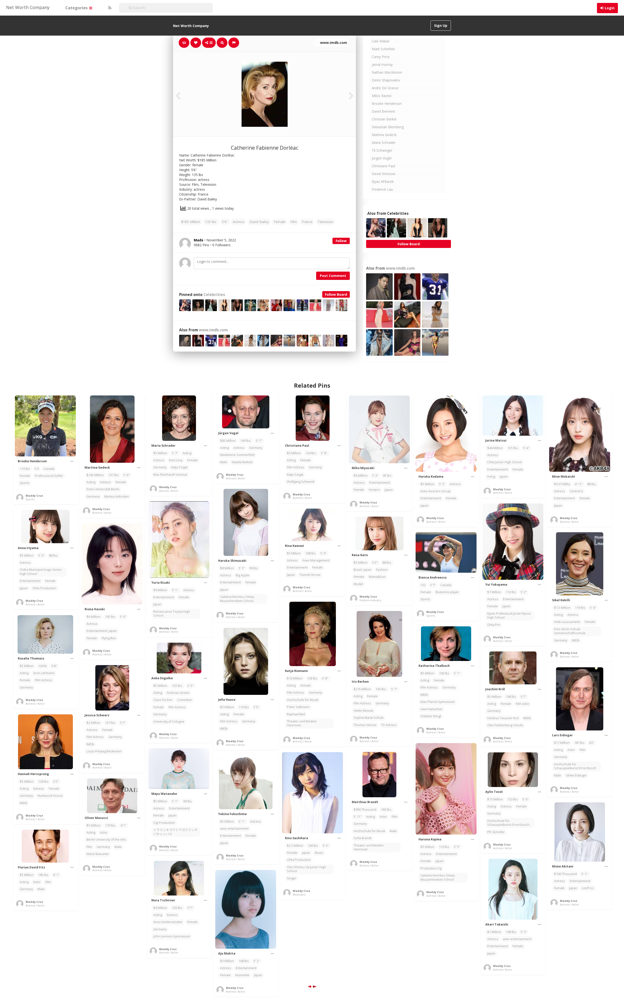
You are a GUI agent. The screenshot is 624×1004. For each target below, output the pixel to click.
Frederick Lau (382, 189)
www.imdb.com (333, 42)
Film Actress (295, 467)
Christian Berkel (384, 119)
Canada (48, 469)
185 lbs (43, 875)
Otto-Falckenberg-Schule (505, 725)
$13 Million (495, 799)
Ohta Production (44, 588)
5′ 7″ (175, 453)
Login (609, 8)
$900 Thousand (365, 809)
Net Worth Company (27, 7)
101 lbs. (512, 448)
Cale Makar (381, 41)
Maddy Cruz (34, 495)
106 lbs (444, 673)
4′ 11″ (579, 484)
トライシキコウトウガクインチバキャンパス (175, 832)
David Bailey (259, 221)
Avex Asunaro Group (435, 491)
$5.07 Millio (562, 484)
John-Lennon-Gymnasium (171, 936)
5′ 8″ (324, 453)
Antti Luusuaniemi (567, 622)
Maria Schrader (384, 142)
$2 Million (93, 723)
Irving (491, 476)
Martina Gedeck (384, 134)
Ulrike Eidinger (576, 775)
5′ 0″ (323, 553)
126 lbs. (177, 908)
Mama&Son (377, 577)
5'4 (37, 469)
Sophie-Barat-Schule (369, 718)
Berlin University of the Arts (106, 839)
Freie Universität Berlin (103, 489)
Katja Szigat (179, 467)
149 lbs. (245, 441)
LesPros (588, 888)
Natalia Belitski (242, 462)
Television (325, 221)
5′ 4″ (526, 448)
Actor (571, 750)
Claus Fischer (163, 700)
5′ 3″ (375, 475)
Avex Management (316, 560)
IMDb (575, 640)
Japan (389, 490)
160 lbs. (386, 809)
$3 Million (227, 961)
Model (358, 584)
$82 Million (228, 441)
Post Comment (333, 275)
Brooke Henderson (387, 103)
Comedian (184, 700)
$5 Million (160, 453)
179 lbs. (110, 825)
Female (279, 221)
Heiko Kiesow (363, 711)
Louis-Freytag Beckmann (104, 751)
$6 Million (361, 475)
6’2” (591, 743)
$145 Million (95, 475)
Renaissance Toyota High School (171, 614)
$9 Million (160, 590)
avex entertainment (234, 829)
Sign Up (440, 25)
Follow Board (336, 294)
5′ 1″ (175, 590)
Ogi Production (164, 823)
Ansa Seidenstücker (168, 922)
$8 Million (227, 568)
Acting (91, 482)
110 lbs (25, 469)
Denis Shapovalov (386, 80)
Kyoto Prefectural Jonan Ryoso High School (509, 615)
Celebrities (214, 294)
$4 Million (160, 908)
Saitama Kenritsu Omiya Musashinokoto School (237, 599)
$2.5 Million (295, 846)
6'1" (123, 825)
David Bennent (383, 111)
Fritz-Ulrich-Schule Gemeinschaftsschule (570, 631)
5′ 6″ (123, 617)
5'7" (433, 585)
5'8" (54, 666)
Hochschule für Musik (302, 700)
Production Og (430, 868)
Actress (238, 221)
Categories (77, 7)
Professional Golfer (49, 476)
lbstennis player (447, 592)
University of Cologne (168, 721)
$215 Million (362, 689)
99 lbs (253, 568)
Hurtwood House (50, 796)
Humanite (242, 975)
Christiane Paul (383, 166)
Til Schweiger (382, 150)
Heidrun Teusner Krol (503, 718)
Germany (93, 496)
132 (423, 585)
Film (293, 221)
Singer (291, 878)
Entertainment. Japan (102, 631)
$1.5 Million (562, 608)
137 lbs (113, 475)
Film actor (522, 704)
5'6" (225, 221)
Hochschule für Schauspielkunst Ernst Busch (575, 766)
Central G (576, 491)
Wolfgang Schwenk (300, 482)
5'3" (375, 563)
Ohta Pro (493, 625)
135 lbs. (211, 221)
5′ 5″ (190, 686)
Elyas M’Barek (383, 181)
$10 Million (294, 678)
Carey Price (381, 56)
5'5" (56, 781)
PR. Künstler (496, 832)
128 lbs (312, 678)
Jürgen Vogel (381, 158)
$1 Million (494, 932)
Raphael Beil (296, 714)
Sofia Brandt (362, 838)
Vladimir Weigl (430, 716)
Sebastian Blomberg (388, 127)
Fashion (382, 570)
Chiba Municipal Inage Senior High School (41, 572)
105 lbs (110, 617)
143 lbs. (381, 689)
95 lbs (387, 475)
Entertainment (379, 483)
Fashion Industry (370, 600)
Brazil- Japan (362, 570)
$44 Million (495, 448)
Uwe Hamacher (431, 709)
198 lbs (511, 697)
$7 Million (494, 592)
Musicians (299, 894)
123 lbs (512, 799)
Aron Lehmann (44, 673)
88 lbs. (591, 484)
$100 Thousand (565, 874)
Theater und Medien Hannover (302, 723)
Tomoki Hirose (310, 575)
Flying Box (109, 638)
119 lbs (580, 608)
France (307, 221)
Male (223, 462)
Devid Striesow (383, 173)
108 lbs (310, 553)
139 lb (42, 666)
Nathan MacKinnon (387, 72)
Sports (24, 483)
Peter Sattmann (298, 707)
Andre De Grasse (385, 88)
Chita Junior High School (504, 462)
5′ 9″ (126, 475)
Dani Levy (176, 460)
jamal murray (382, 64)
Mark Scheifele (383, 49)
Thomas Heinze (365, 725)
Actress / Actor (102, 512)
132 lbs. (177, 686)
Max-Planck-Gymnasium (437, 702)
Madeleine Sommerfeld (237, 455)
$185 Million (190, 221)
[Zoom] (222, 43)
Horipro (374, 490)
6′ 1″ (56, 875)
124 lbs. (310, 453)
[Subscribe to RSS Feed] (109, 8)
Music (319, 853)
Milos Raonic (382, 95)
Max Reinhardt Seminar (170, 474)
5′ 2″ (442, 484)
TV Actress (389, 725)
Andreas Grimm (178, 693)
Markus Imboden (116, 496)
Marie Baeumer (98, 854)
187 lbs (579, 743)
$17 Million (562, 743)
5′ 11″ (357, 817)
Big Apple (242, 575)
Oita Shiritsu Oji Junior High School (306, 869)
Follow (341, 240)
